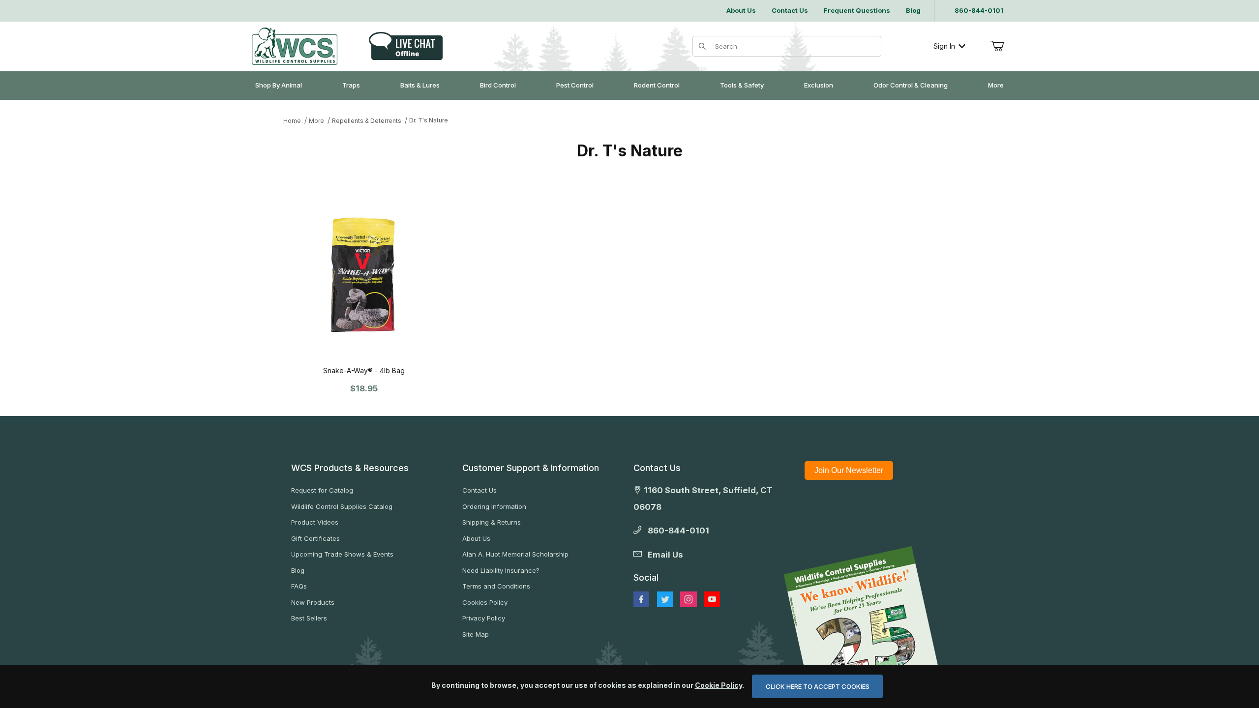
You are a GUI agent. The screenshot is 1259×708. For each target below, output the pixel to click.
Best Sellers (309, 618)
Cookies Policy (485, 602)
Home (292, 120)
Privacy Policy (483, 618)
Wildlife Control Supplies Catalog (341, 506)
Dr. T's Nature (428, 120)
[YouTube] (712, 599)
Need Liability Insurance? (501, 570)
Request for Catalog (322, 490)
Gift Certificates (315, 538)
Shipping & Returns (491, 522)
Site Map (475, 634)
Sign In (944, 46)
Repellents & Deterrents (366, 120)
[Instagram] (688, 599)
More (316, 120)
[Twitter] (665, 599)
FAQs (299, 586)
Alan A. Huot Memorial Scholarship (515, 554)
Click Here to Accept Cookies (817, 686)
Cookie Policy (718, 685)
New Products (312, 602)
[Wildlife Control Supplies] (294, 46)
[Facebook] (641, 599)
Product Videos (314, 522)
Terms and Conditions (496, 586)
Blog (297, 570)
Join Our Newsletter (848, 470)
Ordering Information (494, 506)
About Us (476, 538)
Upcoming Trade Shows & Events (342, 554)
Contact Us (479, 490)
